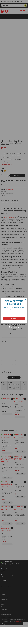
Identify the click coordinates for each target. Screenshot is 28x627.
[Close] (25, 299)
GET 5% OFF (14, 318)
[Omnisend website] (14, 326)
